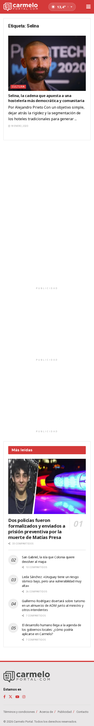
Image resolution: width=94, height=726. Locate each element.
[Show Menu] (88, 7)
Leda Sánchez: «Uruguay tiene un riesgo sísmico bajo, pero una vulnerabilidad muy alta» (51, 581)
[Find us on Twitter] (10, 696)
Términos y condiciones (19, 712)
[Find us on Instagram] (24, 696)
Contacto (82, 712)
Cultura (18, 86)
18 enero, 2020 (19, 126)
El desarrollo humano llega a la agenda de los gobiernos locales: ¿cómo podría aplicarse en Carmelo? (51, 629)
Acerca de (46, 712)
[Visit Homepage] (20, 7)
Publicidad (65, 712)
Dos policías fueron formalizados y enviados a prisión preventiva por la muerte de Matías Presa (36, 528)
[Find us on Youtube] (17, 696)
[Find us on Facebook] (4, 696)
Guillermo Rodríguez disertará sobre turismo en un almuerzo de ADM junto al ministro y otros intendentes (53, 605)
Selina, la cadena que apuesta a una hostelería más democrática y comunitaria (46, 98)
